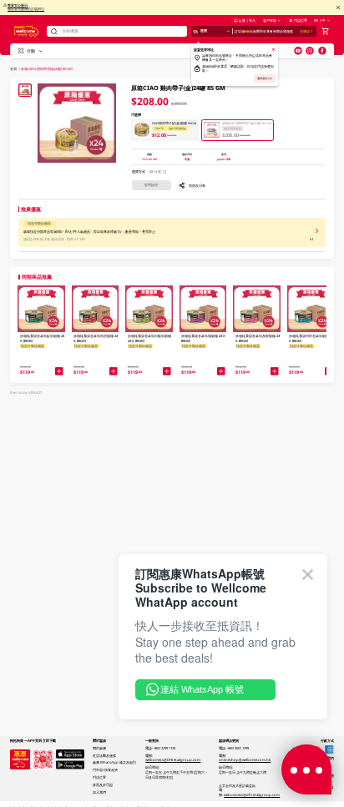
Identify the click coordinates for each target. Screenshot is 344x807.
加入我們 (99, 791)
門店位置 (300, 20)
